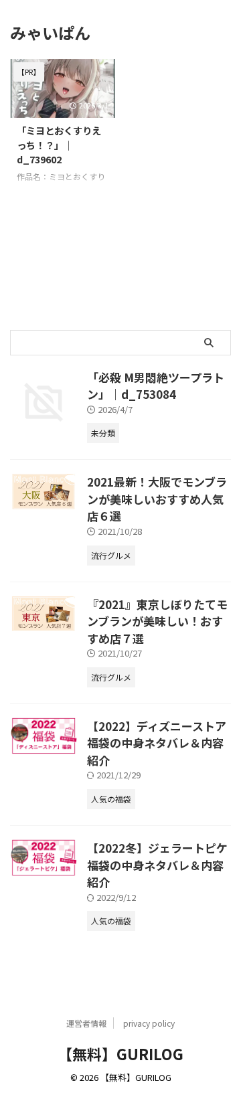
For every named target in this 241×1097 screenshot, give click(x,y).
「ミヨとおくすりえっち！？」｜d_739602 (59, 144)
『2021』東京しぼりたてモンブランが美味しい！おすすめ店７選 (157, 621)
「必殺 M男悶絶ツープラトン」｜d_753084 (155, 386)
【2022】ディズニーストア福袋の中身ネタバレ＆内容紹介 (156, 743)
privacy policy (149, 1023)
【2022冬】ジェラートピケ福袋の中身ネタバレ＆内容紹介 (157, 864)
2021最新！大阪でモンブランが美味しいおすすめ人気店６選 (157, 498)
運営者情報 (86, 1023)
